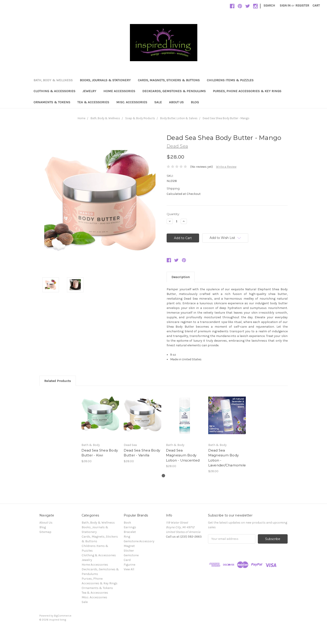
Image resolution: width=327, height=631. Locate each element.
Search (269, 5)
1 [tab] (163, 475)
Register (302, 5)
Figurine (129, 564)
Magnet (129, 546)
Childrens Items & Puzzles (230, 80)
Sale (158, 102)
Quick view (100, 411)
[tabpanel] (100, 427)
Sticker (129, 550)
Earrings (130, 527)
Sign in (285, 5)
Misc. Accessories (131, 102)
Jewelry (89, 91)
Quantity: (173, 214)
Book (127, 522)
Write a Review (226, 167)
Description (181, 277)
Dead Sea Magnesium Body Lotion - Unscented (183, 455)
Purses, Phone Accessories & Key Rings (247, 91)
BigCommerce (62, 615)
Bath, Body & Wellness (53, 80)
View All (129, 569)
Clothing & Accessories (54, 91)
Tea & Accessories (93, 102)
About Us (176, 102)
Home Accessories (119, 91)
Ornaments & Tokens (52, 102)
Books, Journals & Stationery (105, 80)
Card (127, 560)
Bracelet (130, 532)
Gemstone (131, 555)
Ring (127, 536)
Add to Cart (100, 419)
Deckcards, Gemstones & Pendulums (174, 91)
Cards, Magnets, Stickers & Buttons (169, 80)
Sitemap (45, 532)
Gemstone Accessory (139, 541)
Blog (195, 102)
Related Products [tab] (57, 381)
